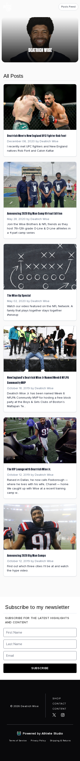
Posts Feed (68, 6)
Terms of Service (18, 740)
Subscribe (40, 668)
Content (59, 708)
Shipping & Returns (60, 740)
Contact (59, 703)
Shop (56, 698)
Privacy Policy (39, 740)
